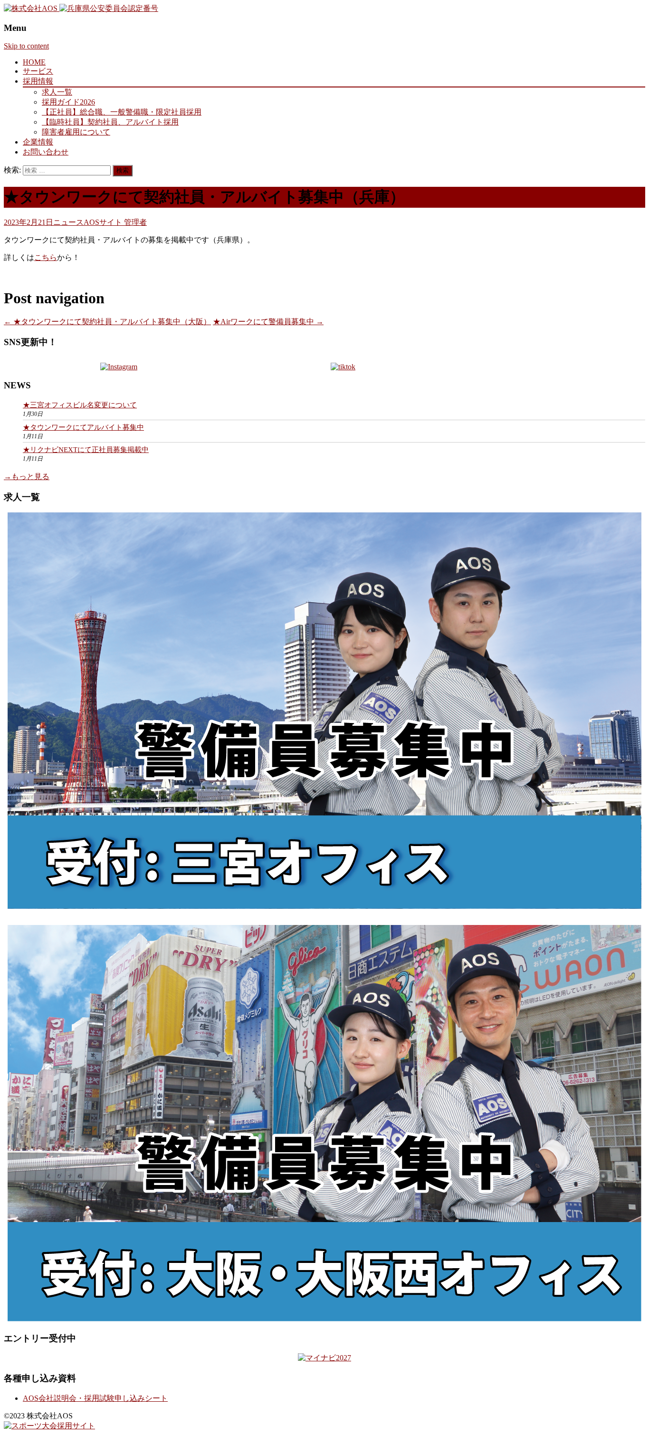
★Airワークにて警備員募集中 (268, 322)
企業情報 (38, 142)
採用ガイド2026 (68, 102)
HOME (34, 62)
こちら (45, 257)
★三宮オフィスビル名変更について (80, 405)
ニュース (68, 222)
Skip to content (26, 46)
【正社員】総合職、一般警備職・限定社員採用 (121, 112)
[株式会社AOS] (31, 8)
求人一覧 (57, 92)
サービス (38, 71)
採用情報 (38, 81)
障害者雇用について (76, 132)
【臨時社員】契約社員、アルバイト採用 (110, 122)
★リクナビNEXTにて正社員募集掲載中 (86, 449)
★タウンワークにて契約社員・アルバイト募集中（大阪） (107, 322)
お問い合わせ (45, 152)
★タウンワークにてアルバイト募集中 (83, 427)
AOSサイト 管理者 (115, 222)
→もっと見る (26, 476)
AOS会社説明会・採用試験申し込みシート (95, 1398)
